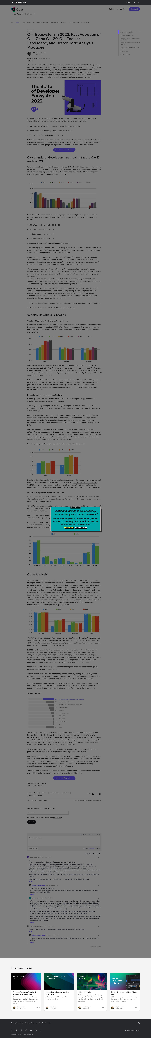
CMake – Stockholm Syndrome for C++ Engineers (130, 39)
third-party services (63, 523)
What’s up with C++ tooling (127, 35)
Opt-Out (88, 524)
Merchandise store (133, 1031)
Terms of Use (85, 521)
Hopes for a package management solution (130, 43)
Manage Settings (80, 527)
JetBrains (27, 1034)
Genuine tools (46, 1023)
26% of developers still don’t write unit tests (130, 48)
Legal (38, 1023)
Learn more (79, 516)
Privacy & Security (17, 1023)
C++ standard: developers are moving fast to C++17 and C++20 (130, 31)
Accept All (69, 527)
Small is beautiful (125, 54)
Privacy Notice (71, 521)
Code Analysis (124, 51)
